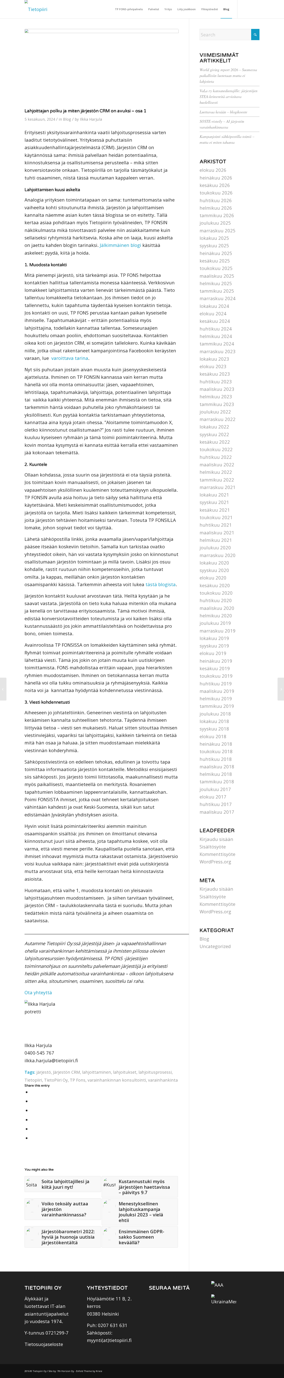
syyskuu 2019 (214, 646)
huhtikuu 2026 (216, 200)
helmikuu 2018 (216, 774)
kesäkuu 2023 (215, 374)
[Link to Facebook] (244, 9)
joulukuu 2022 (215, 412)
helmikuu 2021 (216, 540)
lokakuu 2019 (214, 638)
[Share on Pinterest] (32, 1120)
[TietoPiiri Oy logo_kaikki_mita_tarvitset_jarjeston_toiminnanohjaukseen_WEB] (36, 9)
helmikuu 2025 (216, 283)
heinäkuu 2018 (216, 744)
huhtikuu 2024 (216, 329)
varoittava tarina (69, 358)
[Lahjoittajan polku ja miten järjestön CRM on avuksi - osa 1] (102, 67)
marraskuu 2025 (218, 230)
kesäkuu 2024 (215, 321)
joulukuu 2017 (215, 789)
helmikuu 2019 (216, 698)
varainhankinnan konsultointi (117, 1080)
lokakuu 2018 (214, 721)
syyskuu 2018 (214, 729)
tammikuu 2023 (217, 404)
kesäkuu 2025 (215, 261)
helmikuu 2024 (216, 336)
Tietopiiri (33, 1080)
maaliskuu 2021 (217, 532)
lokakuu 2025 (214, 238)
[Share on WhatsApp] (32, 1110)
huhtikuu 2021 (216, 525)
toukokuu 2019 (216, 676)
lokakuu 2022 (214, 426)
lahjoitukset (124, 1072)
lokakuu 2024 (214, 306)
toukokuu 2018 (216, 751)
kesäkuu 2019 (215, 668)
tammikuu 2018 (217, 781)
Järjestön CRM (66, 1072)
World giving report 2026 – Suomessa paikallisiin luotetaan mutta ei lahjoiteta (228, 75)
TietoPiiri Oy (56, 1080)
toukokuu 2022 (216, 449)
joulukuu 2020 (215, 547)
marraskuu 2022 (218, 419)
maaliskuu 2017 (217, 812)
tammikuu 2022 (217, 480)
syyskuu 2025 (214, 245)
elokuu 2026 (213, 170)
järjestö (43, 1072)
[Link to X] (250, 9)
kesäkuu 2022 (215, 442)
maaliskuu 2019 (217, 691)
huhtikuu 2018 (216, 759)
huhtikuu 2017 (216, 804)
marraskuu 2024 (218, 298)
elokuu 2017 (213, 797)
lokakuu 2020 (214, 563)
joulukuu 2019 (215, 623)
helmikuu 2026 (216, 208)
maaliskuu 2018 (217, 766)
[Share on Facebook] (32, 1092)
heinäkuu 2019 (216, 661)
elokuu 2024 (213, 313)
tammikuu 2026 (217, 215)
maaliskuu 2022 (217, 464)
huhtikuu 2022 (216, 457)
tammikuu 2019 (217, 706)
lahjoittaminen (96, 1072)
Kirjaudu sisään (216, 839)
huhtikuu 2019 (216, 683)
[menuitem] (129, 9)
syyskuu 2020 (214, 570)
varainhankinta (163, 1080)
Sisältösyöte (213, 846)
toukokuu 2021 (216, 517)
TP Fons (77, 1080)
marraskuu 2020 (218, 555)
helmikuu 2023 (216, 396)
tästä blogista (161, 584)
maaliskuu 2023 (217, 389)
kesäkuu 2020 (215, 585)
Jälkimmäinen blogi (120, 245)
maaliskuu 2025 (217, 276)
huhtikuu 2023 (216, 381)
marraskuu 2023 (218, 351)
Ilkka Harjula (91, 119)
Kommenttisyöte (217, 854)
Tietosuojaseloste (44, 1344)
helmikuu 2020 (216, 615)
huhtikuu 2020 (216, 600)
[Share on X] (32, 1101)
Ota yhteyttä (38, 992)
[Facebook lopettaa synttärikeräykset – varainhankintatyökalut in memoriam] (3, 689)
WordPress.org (215, 861)
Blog (67, 119)
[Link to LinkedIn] (256, 9)
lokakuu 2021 (214, 495)
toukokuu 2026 (216, 192)
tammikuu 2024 (217, 343)
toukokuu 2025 (216, 268)
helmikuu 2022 (216, 472)
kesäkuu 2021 (215, 510)
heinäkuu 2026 (216, 178)
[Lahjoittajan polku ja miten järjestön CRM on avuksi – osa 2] (281, 689)
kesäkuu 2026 (215, 185)
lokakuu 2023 (214, 359)
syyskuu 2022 (214, 434)
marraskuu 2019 (218, 631)
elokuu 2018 (213, 736)
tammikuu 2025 (217, 291)
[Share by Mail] (32, 1138)
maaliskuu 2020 (217, 608)
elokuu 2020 (213, 577)
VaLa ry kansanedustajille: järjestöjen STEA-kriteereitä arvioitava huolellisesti (228, 96)
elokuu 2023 (213, 366)
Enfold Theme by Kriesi (89, 1371)
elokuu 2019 (213, 653)
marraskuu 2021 (218, 487)
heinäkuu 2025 (216, 253)
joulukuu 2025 (215, 223)
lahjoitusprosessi (155, 1072)
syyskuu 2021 (214, 502)
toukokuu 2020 (216, 593)
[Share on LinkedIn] (32, 1129)
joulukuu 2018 (215, 714)
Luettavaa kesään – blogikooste (223, 111)
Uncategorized (215, 946)
